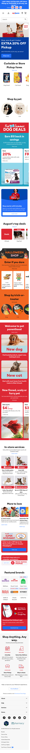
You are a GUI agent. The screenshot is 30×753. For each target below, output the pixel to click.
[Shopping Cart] (25, 13)
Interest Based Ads (5, 738)
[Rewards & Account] (8, 13)
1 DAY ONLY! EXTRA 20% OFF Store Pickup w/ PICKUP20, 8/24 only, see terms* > (14, 4)
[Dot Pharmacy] (18, 722)
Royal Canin (14, 585)
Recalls (3, 730)
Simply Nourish (14, 597)
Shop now (14, 70)
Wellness (5, 585)
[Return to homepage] (15, 13)
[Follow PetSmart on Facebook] (4, 716)
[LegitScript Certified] (6, 722)
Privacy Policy (4, 736)
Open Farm (23, 585)
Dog (7, 116)
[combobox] (14, 19)
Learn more (14, 331)
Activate (14, 399)
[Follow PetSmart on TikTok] (19, 716)
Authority (23, 596)
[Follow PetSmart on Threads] (14, 716)
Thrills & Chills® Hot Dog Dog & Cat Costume (6, 285)
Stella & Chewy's (5, 597)
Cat (20, 116)
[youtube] (24, 716)
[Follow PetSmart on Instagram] (9, 716)
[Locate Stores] (22, 13)
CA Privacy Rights (5, 743)
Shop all (14, 226)
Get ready (14, 301)
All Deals (7, 240)
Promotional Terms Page (20, 692)
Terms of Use (4, 733)
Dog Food (19, 240)
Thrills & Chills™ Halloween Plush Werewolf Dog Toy (18, 284)
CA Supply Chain (5, 741)
